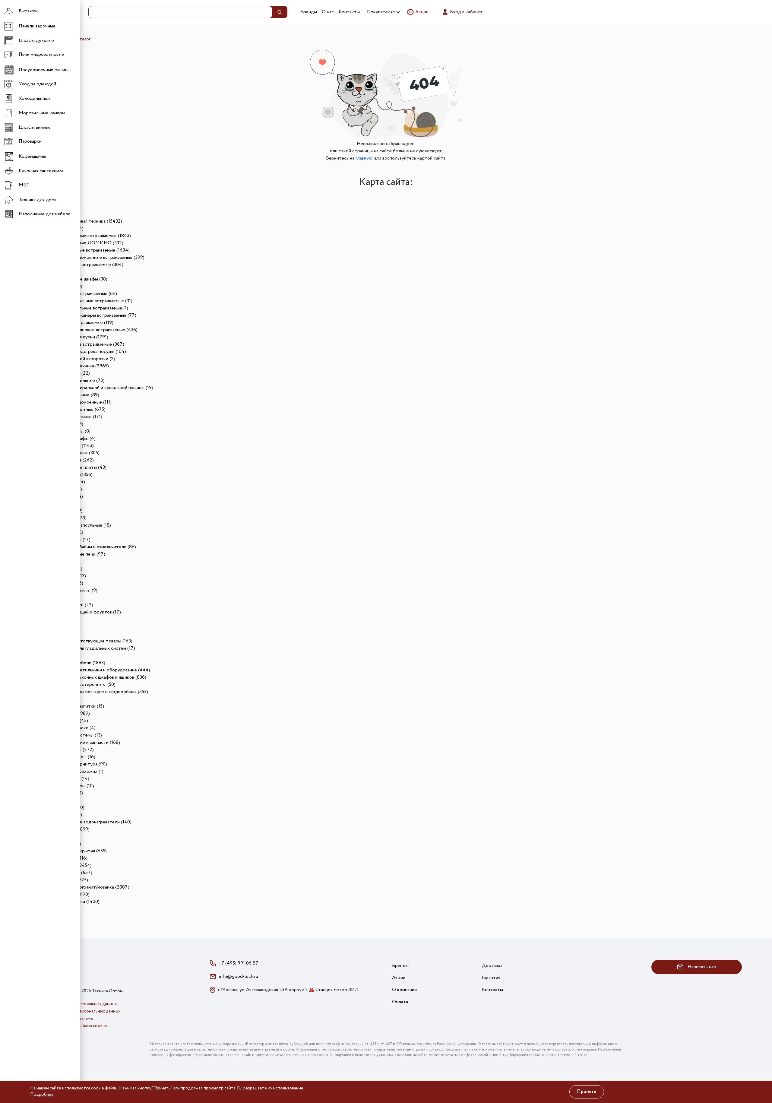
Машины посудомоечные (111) (80, 402)
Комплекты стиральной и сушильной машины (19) (101, 387)
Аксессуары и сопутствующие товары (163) (86, 641)
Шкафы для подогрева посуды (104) (87, 351)
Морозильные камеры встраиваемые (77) (92, 315)
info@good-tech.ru (238, 976)
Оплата (400, 1001)
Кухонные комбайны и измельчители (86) (92, 547)
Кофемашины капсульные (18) (80, 525)
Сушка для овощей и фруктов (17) (85, 612)
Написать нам (701, 966)
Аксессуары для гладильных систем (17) (92, 648)
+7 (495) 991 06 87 (238, 963)
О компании (404, 989)
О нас (328, 11)
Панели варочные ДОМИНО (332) (86, 242)
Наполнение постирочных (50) (82, 684)
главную (364, 158)
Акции (421, 11)
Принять (586, 1091)
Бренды (308, 11)
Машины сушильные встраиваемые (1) (88, 308)
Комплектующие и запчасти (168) (84, 742)
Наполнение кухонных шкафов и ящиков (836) (97, 677)
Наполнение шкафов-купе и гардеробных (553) (98, 691)
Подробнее (42, 1095)
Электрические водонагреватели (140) (90, 822)
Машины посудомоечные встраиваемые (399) (96, 257)
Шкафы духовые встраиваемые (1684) (89, 250)
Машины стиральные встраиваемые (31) (90, 300)
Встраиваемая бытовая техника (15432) (81, 221)
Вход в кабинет (466, 11)
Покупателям (382, 11)
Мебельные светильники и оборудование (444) (99, 670)
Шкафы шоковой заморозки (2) (82, 358)
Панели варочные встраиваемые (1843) (90, 235)
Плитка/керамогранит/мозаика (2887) (89, 887)
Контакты (349, 11)
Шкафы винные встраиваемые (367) (86, 344)
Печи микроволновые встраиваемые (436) (93, 329)
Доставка (492, 965)
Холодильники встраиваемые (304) (86, 264)
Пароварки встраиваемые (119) (81, 322)
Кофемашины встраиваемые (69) (83, 293)
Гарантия (491, 977)
